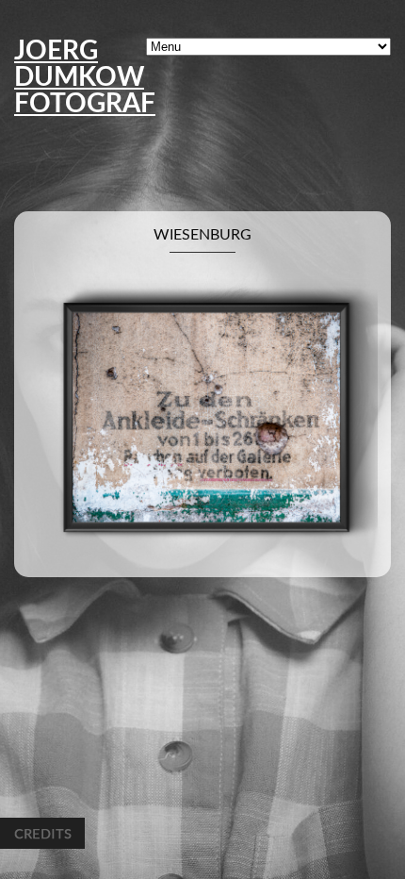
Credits (42, 833)
